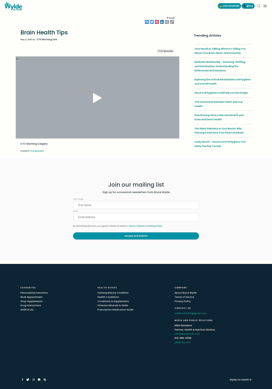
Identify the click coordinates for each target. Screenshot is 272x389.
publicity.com (182, 342)
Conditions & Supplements (113, 301)
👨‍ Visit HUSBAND (229, 5)
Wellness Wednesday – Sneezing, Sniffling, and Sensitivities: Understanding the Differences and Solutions (220, 66)
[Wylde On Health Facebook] (22, 380)
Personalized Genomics (34, 292)
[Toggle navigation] (265, 6)
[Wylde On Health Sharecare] (45, 380)
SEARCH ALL (27, 309)
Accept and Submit (136, 235)
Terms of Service (136, 226)
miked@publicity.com (187, 333)
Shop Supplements (31, 301)
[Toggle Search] (258, 5)
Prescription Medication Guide (115, 309)
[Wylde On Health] (108, 6)
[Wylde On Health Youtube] (39, 380)
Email (75, 211)
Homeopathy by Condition (113, 292)
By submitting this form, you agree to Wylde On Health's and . (118, 226)
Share (171, 18)
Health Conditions (108, 297)
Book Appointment (31, 297)
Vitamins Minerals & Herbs (112, 305)
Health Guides (107, 287)
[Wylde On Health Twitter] (28, 380)
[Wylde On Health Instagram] (33, 380)
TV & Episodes (165, 51)
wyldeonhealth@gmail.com (191, 313)
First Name (78, 199)
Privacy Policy (155, 226)
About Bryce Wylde (186, 292)
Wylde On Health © (241, 379)
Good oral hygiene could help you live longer (221, 92)
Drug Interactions (30, 305)
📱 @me (248, 5)
